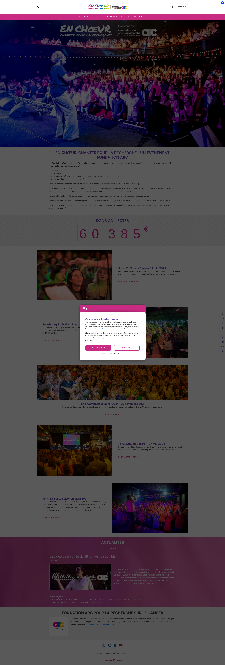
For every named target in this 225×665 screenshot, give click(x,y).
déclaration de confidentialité (107, 329)
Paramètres (127, 348)
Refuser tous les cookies (112, 353)
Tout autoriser (98, 348)
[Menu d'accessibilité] (222, 2)
